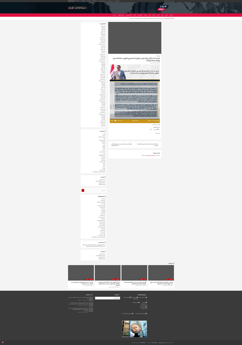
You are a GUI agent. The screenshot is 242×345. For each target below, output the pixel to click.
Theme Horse (154, 342)
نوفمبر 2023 (102, 76)
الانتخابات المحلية (102, 136)
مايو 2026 (103, 29)
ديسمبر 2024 (102, 54)
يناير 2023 (103, 92)
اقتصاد (145, 15)
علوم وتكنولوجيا (121, 15)
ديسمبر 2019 (102, 122)
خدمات (103, 143)
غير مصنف (103, 156)
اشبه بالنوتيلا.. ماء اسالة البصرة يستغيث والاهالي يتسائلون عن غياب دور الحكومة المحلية (109, 284)
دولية (158, 15)
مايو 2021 (103, 119)
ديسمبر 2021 (102, 107)
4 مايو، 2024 (91, 285)
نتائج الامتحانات (102, 170)
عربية (162, 15)
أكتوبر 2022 (103, 97)
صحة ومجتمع (129, 15)
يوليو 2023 (103, 82)
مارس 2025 (103, 49)
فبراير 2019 (103, 125)
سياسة (153, 15)
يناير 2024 (103, 72)
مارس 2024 (103, 69)
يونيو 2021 (103, 117)
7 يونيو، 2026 (170, 285)
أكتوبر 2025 (103, 41)
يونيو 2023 (103, 84)
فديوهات (170, 263)
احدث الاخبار (89, 294)
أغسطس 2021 (102, 114)
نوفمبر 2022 (102, 95)
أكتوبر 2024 (103, 57)
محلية (166, 15)
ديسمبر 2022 (102, 94)
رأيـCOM (103, 146)
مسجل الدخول (151, 155)
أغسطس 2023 (102, 80)
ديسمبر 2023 (102, 74)
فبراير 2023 (103, 90)
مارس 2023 (103, 89)
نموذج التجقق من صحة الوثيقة (99, 171)
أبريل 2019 (103, 124)
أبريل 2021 (103, 120)
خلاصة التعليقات (102, 182)
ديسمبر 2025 (102, 37)
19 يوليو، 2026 (85, 312)
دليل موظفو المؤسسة (102, 1)
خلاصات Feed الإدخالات (100, 181)
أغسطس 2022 (102, 100)
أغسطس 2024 (102, 61)
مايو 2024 (103, 66)
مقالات (103, 166)
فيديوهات (103, 160)
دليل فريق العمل (110, 1)
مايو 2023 (103, 85)
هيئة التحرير (152, 62)
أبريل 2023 (103, 87)
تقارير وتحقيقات (102, 140)
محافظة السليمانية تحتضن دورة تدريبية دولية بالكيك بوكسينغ (147, 144)
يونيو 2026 (103, 27)
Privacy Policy (117, 1)
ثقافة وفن (140, 15)
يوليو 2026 (103, 26)
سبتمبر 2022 (102, 99)
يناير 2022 (103, 105)
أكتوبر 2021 (103, 110)
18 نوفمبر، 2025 (143, 285)
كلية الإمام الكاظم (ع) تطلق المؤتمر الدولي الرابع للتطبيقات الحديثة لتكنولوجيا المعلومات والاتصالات (78, 309)
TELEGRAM (83, 1)
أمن (149, 15)
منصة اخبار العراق (162, 342)
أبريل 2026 (103, 31)
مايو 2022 (103, 104)
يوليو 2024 (103, 62)
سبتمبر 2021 (102, 112)
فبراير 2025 (103, 51)
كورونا (104, 163)
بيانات (104, 138)
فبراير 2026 (103, 34)
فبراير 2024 (103, 71)
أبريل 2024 (103, 67)
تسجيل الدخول (102, 179)
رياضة (135, 15)
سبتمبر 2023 (102, 79)
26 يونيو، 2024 (157, 62)
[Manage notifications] (3, 342)
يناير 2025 (103, 52)
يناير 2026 (103, 36)
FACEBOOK (94, 1)
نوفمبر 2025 (102, 39)
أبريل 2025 (103, 47)
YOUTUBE (89, 1)
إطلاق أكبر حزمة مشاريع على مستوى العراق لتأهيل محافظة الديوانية (121, 144)
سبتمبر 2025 (102, 42)
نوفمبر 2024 (102, 56)
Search (83, 190)
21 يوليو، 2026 (85, 300)
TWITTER (77, 1)
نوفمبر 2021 (103, 109)
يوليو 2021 (103, 115)
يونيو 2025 (103, 46)
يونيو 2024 (103, 64)
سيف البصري (165, 285)
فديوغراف (103, 158)
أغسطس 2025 (102, 44)
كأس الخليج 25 (102, 161)
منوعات (103, 168)
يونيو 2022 (103, 102)
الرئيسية (171, 15)
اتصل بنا (114, 15)
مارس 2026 (103, 32)
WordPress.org (102, 184)
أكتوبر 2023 (103, 77)
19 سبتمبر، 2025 (117, 287)
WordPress (143, 342)
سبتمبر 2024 (102, 59)
